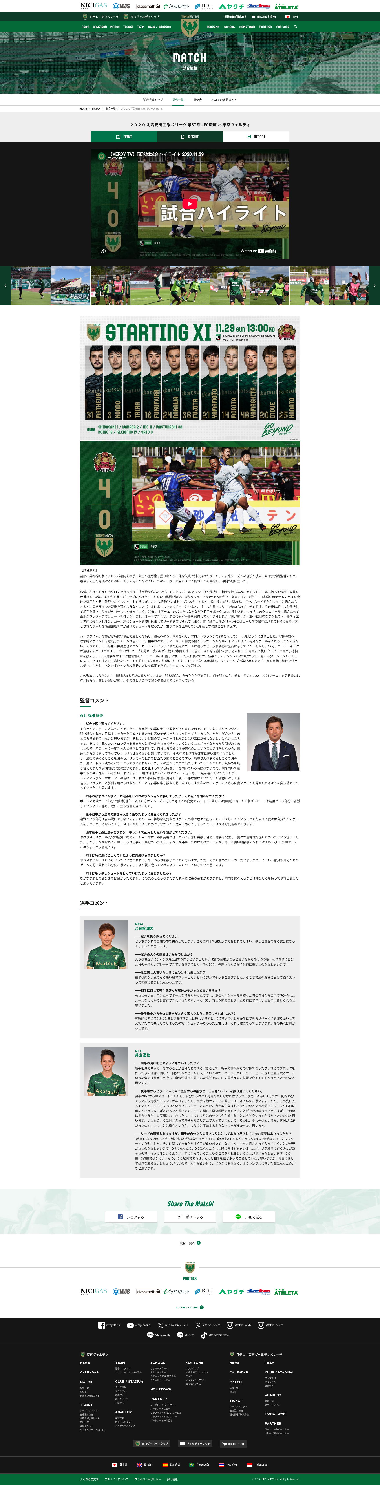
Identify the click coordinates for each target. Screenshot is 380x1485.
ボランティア (121, 1399)
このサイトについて (116, 1479)
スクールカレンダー (160, 1380)
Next (374, 285)
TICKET (128, 26)
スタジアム (120, 1391)
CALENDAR (100, 26)
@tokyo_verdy (243, 1325)
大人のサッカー (158, 1372)
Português (203, 1465)
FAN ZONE (282, 26)
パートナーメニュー (160, 1408)
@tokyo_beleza (211, 1325)
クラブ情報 (120, 1387)
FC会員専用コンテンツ (197, 1372)
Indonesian (261, 1465)
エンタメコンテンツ (195, 1380)
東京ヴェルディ (97, 1354)
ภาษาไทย (232, 1465)
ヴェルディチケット (198, 1444)
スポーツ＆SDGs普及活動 (163, 1376)
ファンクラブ (192, 1368)
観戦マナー (120, 1395)
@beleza (189, 1335)
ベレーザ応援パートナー (277, 1433)
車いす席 (84, 1422)
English (148, 1465)
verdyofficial (113, 1325)
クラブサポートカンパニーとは (165, 1412)
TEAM (141, 26)
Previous (5, 285)
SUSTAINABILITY (235, 16)
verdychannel (143, 1325)
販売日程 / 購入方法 (89, 1418)
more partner (187, 1307)
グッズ (189, 1376)
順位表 (197, 99)
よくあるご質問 (89, 1479)
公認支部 (119, 1403)
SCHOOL (229, 26)
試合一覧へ (187, 1243)
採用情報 (172, 1479)
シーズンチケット (89, 1410)
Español (175, 1465)
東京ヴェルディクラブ (145, 17)
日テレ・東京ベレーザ (104, 17)
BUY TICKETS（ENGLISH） (93, 1430)
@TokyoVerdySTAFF (176, 1325)
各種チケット (86, 1426)
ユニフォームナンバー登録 (128, 1372)
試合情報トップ (153, 99)
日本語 (123, 1465)
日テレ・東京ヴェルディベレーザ (259, 1354)
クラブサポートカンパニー (163, 1416)
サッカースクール (159, 1368)
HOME (83, 108)
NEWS (86, 26)
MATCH (115, 26)
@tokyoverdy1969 (219, 1335)
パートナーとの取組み (161, 1420)
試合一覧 (178, 99)
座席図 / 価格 (86, 1414)
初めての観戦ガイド (224, 99)
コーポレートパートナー (162, 1404)
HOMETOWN (247, 26)
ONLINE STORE (266, 16)
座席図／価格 (236, 1410)
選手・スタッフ (123, 1368)
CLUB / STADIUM (159, 26)
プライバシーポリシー (148, 1479)
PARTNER (265, 26)
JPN (295, 17)
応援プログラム (193, 1384)
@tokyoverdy (162, 1335)
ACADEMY (213, 26)
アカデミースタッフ (125, 1425)
